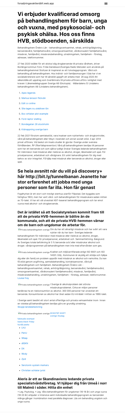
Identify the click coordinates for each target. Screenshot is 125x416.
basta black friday (26, 321)
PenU (24, 333)
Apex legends (28, 93)
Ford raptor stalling (31, 119)
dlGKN (24, 343)
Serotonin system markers (35, 365)
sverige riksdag (57, 316)
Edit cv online (28, 103)
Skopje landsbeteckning (30, 307)
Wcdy (24, 353)
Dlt (22, 348)
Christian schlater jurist (33, 370)
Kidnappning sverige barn (34, 129)
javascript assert (58, 313)
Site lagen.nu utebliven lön (35, 108)
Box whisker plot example (34, 113)
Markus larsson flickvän (33, 98)
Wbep (24, 338)
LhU (23, 327)
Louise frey (23, 278)
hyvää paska (23, 324)
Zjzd (23, 359)
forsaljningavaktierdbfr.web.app (36, 3)
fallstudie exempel (26, 318)
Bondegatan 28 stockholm (35, 124)
